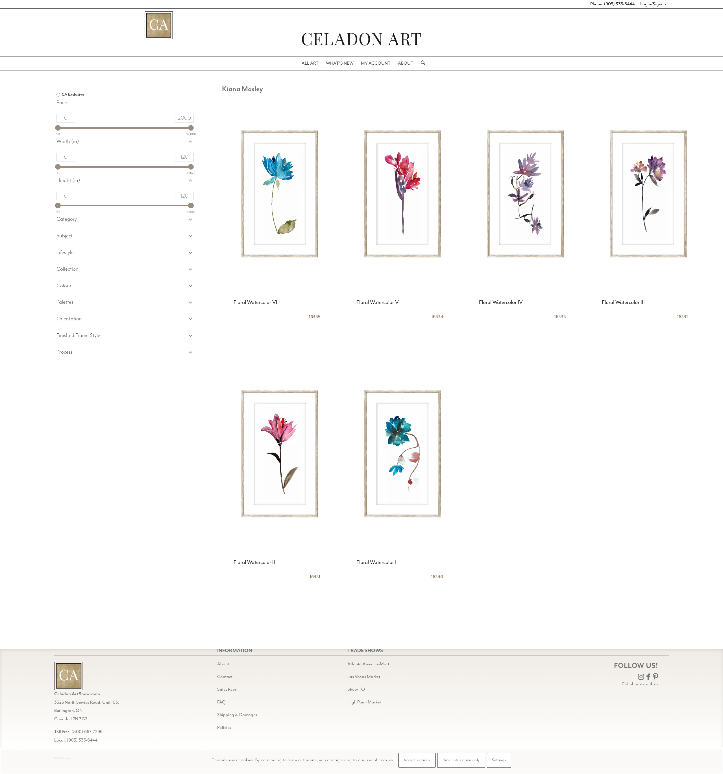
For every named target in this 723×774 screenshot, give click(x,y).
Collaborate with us (640, 684)
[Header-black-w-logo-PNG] (361, 39)
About (223, 664)
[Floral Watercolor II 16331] (280, 454)
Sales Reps (227, 689)
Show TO (356, 689)
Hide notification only (461, 760)
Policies (224, 727)
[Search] (421, 63)
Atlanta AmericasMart (368, 664)
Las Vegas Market (363, 676)
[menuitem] (310, 63)
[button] (125, 236)
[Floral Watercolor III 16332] (648, 194)
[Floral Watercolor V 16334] (403, 194)
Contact (224, 676)
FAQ (221, 702)
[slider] (58, 128)
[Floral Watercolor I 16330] (403, 454)
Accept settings (417, 760)
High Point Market (364, 702)
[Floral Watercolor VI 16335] (280, 194)
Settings (499, 760)
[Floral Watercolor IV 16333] (525, 194)
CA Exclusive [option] (73, 94)
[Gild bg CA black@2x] (68, 676)
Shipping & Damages (237, 715)
